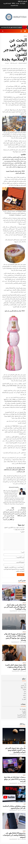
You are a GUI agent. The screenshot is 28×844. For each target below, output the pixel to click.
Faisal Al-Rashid (13, 610)
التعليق (22, 531)
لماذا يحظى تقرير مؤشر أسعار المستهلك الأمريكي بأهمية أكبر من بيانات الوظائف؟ (15, 607)
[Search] (3, 31)
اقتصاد (24, 689)
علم (25, 691)
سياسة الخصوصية (14, 5)
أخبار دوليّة (23, 687)
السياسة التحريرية (7, 3)
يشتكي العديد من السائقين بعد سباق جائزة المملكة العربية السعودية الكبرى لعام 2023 (20, 511)
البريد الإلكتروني (20, 557)
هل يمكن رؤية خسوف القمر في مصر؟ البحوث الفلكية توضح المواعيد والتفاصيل (15, 750)
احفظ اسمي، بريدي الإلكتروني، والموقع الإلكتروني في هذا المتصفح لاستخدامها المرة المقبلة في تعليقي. (14, 569)
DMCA (13, 3)
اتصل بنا (17, 3)
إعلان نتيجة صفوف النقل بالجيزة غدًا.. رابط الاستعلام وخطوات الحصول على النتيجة (15, 667)
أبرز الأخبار (25, 35)
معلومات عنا (22, 3)
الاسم (22, 552)
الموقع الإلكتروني (20, 562)
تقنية (25, 693)
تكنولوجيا (24, 774)
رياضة (24, 695)
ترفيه (24, 697)
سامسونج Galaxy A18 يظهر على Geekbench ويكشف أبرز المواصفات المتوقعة (14, 835)
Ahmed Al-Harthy (22, 63)
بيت (25, 683)
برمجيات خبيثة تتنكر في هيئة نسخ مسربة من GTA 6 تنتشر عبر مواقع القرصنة (14, 779)
